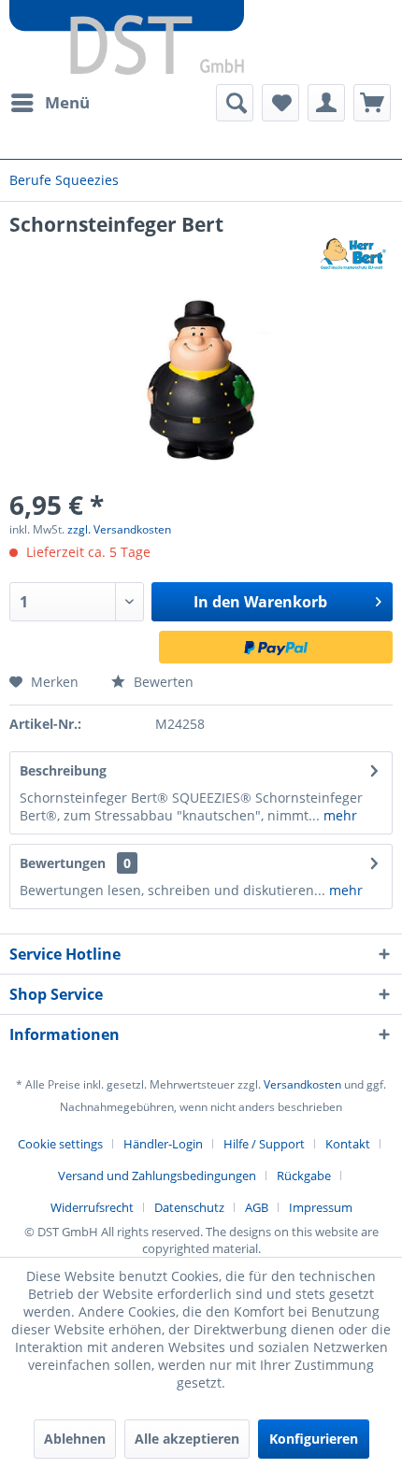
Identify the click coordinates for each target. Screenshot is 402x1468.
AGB (256, 1207)
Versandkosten (302, 1084)
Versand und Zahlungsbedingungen (157, 1175)
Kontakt (347, 1143)
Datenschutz (189, 1207)
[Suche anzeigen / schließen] (234, 102)
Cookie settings (60, 1143)
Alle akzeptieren (187, 1438)
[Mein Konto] (326, 102)
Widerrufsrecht (92, 1207)
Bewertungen (63, 863)
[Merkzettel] (280, 102)
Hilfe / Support (264, 1143)
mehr (338, 815)
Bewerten (162, 682)
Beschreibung (63, 770)
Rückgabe (304, 1175)
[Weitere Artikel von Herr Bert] (353, 253)
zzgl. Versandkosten (119, 529)
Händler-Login (163, 1143)
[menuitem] (49, 102)
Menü (67, 102)
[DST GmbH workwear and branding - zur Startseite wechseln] (126, 37)
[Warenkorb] (372, 102)
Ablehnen (75, 1438)
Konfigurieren (313, 1438)
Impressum (320, 1207)
